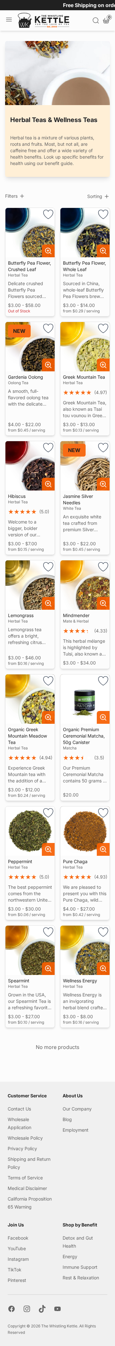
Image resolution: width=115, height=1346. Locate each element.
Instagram (18, 1259)
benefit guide (59, 163)
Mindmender (76, 615)
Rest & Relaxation (81, 1277)
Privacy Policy (22, 1148)
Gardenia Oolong (25, 377)
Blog (67, 1119)
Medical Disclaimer (27, 1188)
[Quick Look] (48, 250)
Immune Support (80, 1267)
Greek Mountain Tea (84, 377)
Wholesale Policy (25, 1138)
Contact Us (19, 1108)
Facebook (18, 1238)
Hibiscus (17, 496)
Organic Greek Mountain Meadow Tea (27, 736)
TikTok (14, 1269)
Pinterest (17, 1280)
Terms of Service (25, 1177)
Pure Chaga (75, 861)
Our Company (77, 1108)
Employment (75, 1130)
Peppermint (20, 861)
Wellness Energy (80, 980)
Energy (70, 1256)
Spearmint (18, 980)
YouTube (17, 1248)
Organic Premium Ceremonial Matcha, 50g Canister (84, 736)
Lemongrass (21, 615)
